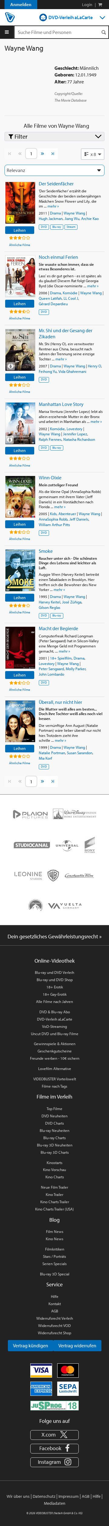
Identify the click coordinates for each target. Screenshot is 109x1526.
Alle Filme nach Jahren (54, 1001)
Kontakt (54, 1303)
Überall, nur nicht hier (60, 702)
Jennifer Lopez (75, 433)
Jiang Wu (71, 218)
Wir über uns (18, 1496)
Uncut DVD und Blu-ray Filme (54, 1033)
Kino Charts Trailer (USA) (54, 1209)
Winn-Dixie (50, 477)
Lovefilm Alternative (54, 1068)
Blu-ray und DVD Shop (55, 979)
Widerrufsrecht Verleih (54, 1318)
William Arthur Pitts (54, 524)
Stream (71, 227)
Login (87, 4)
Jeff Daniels (78, 519)
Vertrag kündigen (30, 1345)
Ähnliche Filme (19, 245)
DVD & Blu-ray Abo (54, 1011)
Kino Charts (54, 1176)
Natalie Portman (52, 752)
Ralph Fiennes (50, 439)
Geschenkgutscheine (55, 1050)
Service (54, 1284)
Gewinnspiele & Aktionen (54, 1043)
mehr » (53, 206)
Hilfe (54, 1296)
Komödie (70, 292)
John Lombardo (51, 674)
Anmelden (20, 4)
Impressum (68, 1496)
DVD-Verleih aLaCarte (70, 17)
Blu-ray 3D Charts (55, 1152)
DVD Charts (54, 1123)
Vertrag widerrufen (77, 1345)
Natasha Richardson (79, 439)
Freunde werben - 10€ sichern (54, 1058)
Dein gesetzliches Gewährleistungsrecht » (55, 936)
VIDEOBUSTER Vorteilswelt (54, 1078)
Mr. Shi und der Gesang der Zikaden (65, 333)
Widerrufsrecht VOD (54, 1325)
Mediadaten (54, 1503)
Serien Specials (54, 1263)
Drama (55, 213)
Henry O (94, 365)
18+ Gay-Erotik (55, 994)
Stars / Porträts (54, 1256)
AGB (54, 1310)
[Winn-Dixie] (20, 497)
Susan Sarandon (79, 752)
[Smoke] (20, 570)
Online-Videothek (54, 960)
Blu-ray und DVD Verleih (54, 972)
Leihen (20, 230)
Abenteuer (67, 513)
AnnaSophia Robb (53, 519)
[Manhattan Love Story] (20, 423)
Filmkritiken (54, 1249)
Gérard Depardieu (53, 303)
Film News (54, 1231)
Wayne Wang (74, 213)
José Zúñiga (71, 601)
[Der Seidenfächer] (20, 203)
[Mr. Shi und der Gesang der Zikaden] (20, 350)
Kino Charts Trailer (54, 1201)
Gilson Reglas (49, 607)
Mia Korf (45, 758)
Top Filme (54, 1108)
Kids (53, 513)
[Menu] (7, 32)
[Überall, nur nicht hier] (20, 721)
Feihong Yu (48, 371)
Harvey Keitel (49, 601)
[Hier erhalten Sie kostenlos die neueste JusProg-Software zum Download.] (54, 1405)
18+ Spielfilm (61, 658)
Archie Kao (90, 218)
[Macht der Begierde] (20, 647)
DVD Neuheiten (54, 1115)
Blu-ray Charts (54, 1137)
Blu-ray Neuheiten (54, 1130)
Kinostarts (54, 1162)
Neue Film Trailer (54, 1187)
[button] (92, 154)
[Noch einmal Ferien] (20, 276)
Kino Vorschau (54, 1169)
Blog (54, 1219)
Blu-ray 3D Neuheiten (54, 1145)
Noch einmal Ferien (58, 257)
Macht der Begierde (58, 628)
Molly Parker (75, 668)
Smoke (46, 551)
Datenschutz (44, 1496)
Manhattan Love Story (61, 404)
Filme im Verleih (54, 1096)
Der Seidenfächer (56, 184)
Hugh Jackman (51, 218)
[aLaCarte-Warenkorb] (100, 4)
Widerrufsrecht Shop (54, 1332)
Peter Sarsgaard (51, 668)
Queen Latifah (50, 298)
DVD (44, 227)
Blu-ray (56, 227)
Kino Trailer (54, 1194)
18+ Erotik (54, 986)
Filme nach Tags (54, 1086)
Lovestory (74, 428)
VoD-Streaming (54, 1026)
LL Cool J (71, 298)
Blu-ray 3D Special (54, 1273)
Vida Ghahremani (72, 371)
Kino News (54, 1238)
